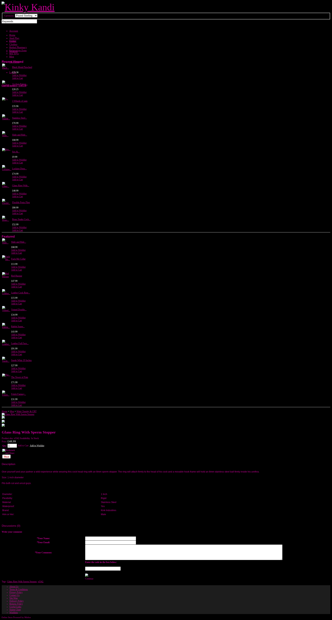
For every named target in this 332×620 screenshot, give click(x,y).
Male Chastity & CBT (27, 411)
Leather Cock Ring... (20, 292)
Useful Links (15, 606)
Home (4, 411)
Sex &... (16, 151)
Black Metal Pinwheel (22, 67)
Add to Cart (17, 78)
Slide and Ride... (19, 134)
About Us (13, 586)
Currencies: (9, 15)
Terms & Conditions (18, 589)
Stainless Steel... (19, 118)
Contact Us (14, 595)
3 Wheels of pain (19, 101)
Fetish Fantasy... (18, 394)
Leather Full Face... (20, 343)
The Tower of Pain (19, 377)
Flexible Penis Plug (21, 202)
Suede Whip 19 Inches (21, 360)
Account (13, 30)
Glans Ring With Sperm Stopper (22, 581)
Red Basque (16, 275)
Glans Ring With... (20, 185)
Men (12, 411)
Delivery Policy (16, 601)
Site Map (13, 598)
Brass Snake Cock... (21, 219)
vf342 (40, 581)
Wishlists (13, 612)
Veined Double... (19, 309)
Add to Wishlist (19, 75)
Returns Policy (16, 604)
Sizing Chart (15, 609)
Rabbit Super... (18, 326)
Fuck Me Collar (18, 259)
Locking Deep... (19, 168)
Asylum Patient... (20, 84)
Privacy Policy (16, 592)
